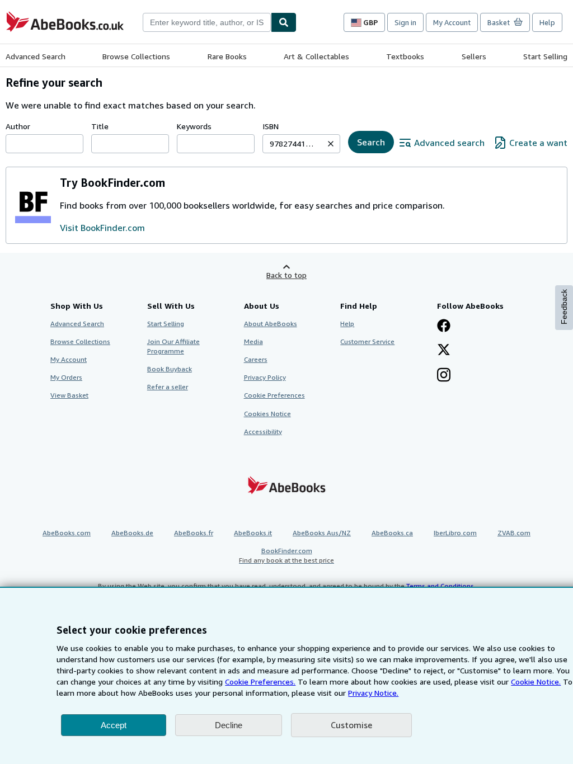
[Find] (283, 22)
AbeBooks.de (132, 533)
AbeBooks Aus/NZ (322, 533)
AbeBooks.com (67, 533)
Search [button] (371, 142)
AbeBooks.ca (392, 533)
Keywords (194, 126)
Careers (255, 359)
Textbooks (405, 56)
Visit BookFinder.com (102, 227)
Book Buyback (169, 369)
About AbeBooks (270, 323)
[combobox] (207, 22)
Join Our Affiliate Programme (173, 346)
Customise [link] (351, 725)
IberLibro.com (455, 533)
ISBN (270, 126)
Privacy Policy (265, 377)
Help (547, 22)
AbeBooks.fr (193, 533)
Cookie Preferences (274, 395)
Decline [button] (228, 725)
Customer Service (367, 341)
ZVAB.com (513, 533)
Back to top (286, 275)
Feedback (564, 306)
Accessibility (263, 431)
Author (18, 126)
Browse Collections (136, 56)
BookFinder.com (286, 555)
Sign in (405, 22)
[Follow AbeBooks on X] (443, 350)
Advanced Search (35, 56)
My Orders (66, 377)
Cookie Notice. (536, 681)
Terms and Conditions (440, 586)
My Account (452, 22)
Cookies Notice (267, 413)
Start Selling (545, 56)
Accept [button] (113, 725)
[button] (331, 144)
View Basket (69, 395)
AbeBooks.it (253, 533)
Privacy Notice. (373, 692)
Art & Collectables (316, 56)
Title (100, 126)
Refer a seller (167, 387)
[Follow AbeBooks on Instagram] (443, 376)
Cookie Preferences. (260, 681)
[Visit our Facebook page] (443, 326)
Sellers (474, 56)
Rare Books (227, 56)
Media (253, 341)
